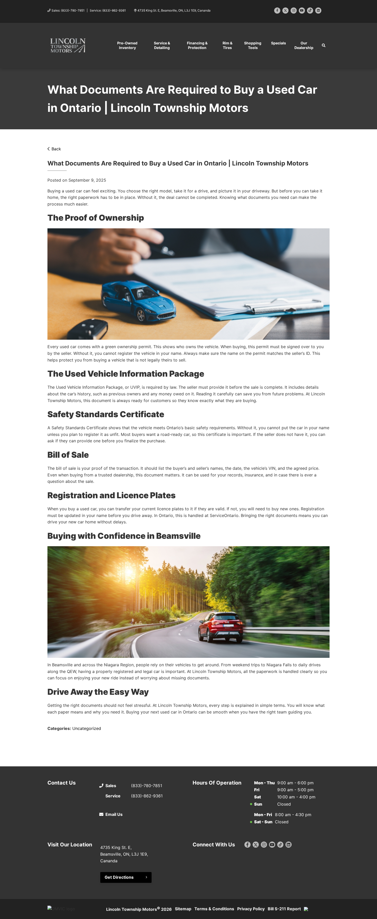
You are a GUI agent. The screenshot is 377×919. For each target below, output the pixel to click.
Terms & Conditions (214, 908)
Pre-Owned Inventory (127, 45)
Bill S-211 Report (284, 908)
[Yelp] (310, 10)
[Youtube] (302, 10)
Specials (278, 43)
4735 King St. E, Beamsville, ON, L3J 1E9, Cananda (174, 10)
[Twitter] (285, 10)
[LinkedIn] (318, 10)
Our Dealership (303, 45)
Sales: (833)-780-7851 (68, 10)
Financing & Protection (197, 45)
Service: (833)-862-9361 (108, 10)
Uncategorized (86, 728)
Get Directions (119, 877)
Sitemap (183, 908)
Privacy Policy (251, 908)
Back (56, 148)
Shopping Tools (252, 45)
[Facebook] (277, 10)
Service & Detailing (162, 45)
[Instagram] (294, 10)
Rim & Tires (227, 45)
